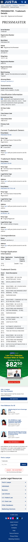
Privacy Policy (14, 536)
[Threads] (15, 518)
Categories (15, 5)
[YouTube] (8, 518)
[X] (20, 518)
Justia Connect (14, 522)
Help (14, 530)
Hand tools (22, 5)
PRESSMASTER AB (6, 135)
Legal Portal (14, 525)
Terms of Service (14, 533)
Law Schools (6, 494)
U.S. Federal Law (7, 497)
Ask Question (14, 399)
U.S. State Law (6, 501)
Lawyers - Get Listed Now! (14, 470)
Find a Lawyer (5, 457)
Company (14, 527)
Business (5, 490)
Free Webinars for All (8, 405)
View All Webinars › (14, 442)
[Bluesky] (17, 518)
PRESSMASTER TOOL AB (8, 188)
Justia (2, 5)
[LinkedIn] (6, 518)
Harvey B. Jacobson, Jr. (7, 81)
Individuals (5, 486)
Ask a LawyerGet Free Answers (7, 390)
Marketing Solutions (8, 509)
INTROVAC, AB (5, 213)
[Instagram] (13, 518)
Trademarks (8, 5)
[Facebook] (11, 518)
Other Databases (7, 505)
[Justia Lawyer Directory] (22, 518)
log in (6, 152)
